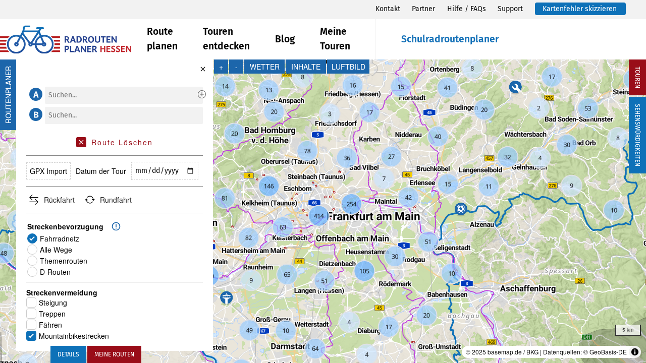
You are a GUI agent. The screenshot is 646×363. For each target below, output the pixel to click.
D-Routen (55, 272)
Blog (285, 39)
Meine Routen (114, 354)
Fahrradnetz (59, 238)
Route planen (162, 39)
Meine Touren (335, 39)
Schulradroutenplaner (450, 39)
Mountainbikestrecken (74, 336)
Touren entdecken (226, 39)
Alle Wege (56, 250)
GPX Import (48, 171)
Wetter (265, 67)
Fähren (50, 325)
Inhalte (305, 67)
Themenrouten (63, 261)
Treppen (52, 314)
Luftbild (348, 67)
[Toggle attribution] (635, 352)
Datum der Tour (101, 171)
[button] (34, 94)
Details (68, 354)
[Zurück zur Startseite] (73, 39)
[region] (323, 211)
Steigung (53, 302)
